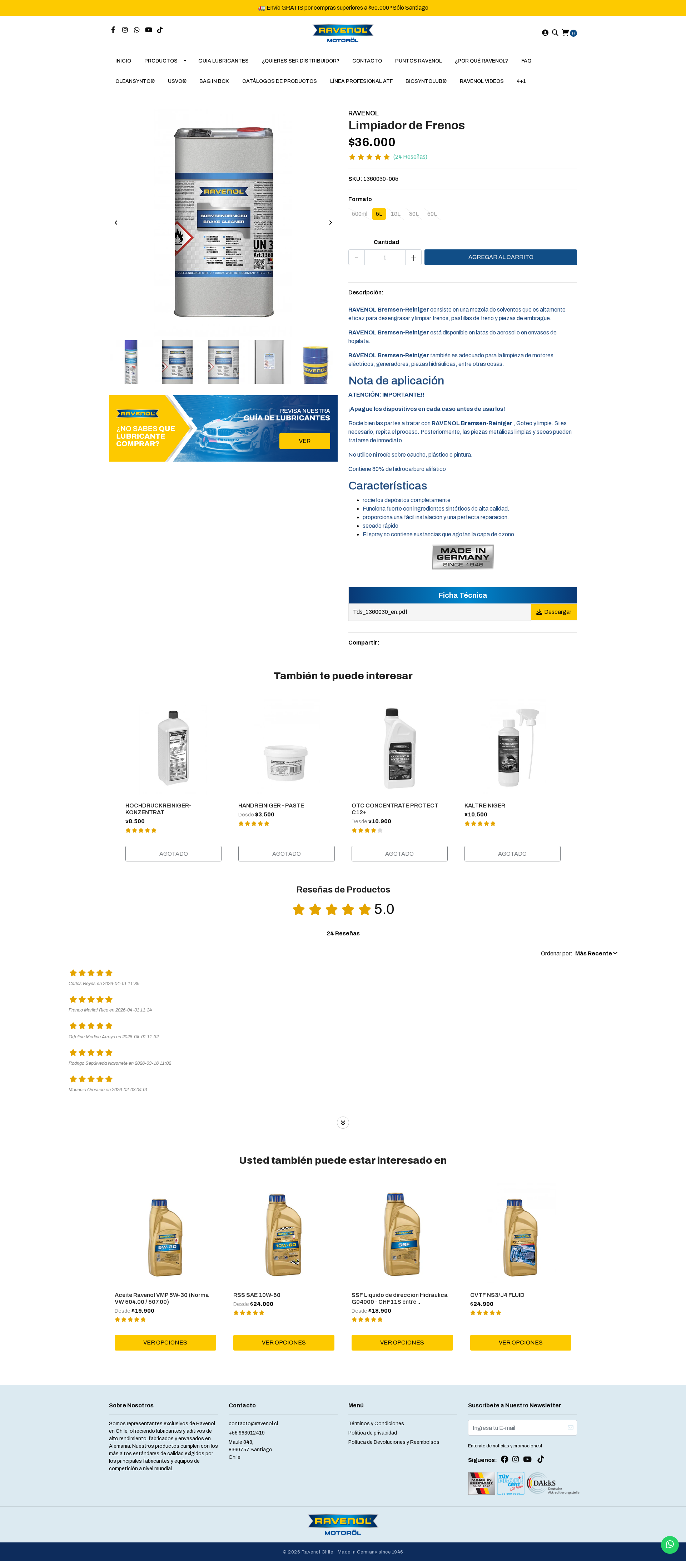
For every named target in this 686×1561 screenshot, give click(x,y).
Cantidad (386, 242)
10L (396, 214)
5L (379, 214)
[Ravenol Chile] (343, 33)
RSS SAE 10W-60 (256, 1295)
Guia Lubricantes (223, 61)
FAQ (526, 61)
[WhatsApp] (137, 30)
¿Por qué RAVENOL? (481, 61)
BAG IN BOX (214, 81)
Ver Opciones (165, 1342)
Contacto (367, 61)
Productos (161, 61)
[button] (579, 953)
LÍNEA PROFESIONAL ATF (361, 81)
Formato (360, 199)
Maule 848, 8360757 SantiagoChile (250, 1450)
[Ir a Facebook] (113, 30)
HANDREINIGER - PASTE (271, 805)
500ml (359, 214)
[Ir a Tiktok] (160, 30)
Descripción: (366, 292)
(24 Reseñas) (410, 157)
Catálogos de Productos (279, 81)
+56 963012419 (247, 1433)
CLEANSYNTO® (135, 81)
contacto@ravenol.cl (253, 1423)
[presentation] (116, 223)
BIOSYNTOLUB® (426, 81)
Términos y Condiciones (376, 1423)
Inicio (123, 61)
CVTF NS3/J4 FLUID (497, 1295)
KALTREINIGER (484, 805)
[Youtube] (148, 30)
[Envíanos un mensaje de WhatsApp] (670, 1545)
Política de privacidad (372, 1433)
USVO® (177, 81)
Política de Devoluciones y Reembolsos (393, 1442)
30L (414, 214)
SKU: (355, 179)
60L (432, 214)
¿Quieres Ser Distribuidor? (300, 61)
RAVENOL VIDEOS (482, 81)
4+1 (521, 81)
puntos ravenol (418, 61)
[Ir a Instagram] (125, 30)
